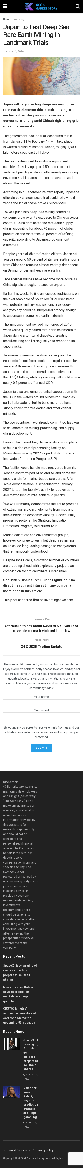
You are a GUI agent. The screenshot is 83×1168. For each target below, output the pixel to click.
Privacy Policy (45, 1150)
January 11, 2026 (13, 51)
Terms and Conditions (16, 1150)
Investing (19, 19)
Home (6, 19)
